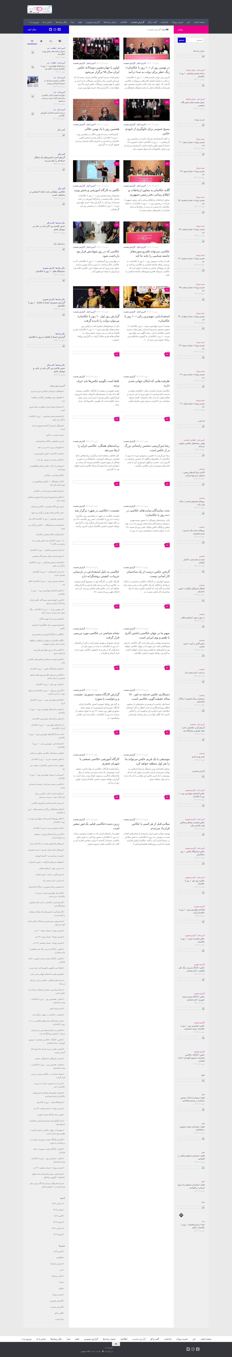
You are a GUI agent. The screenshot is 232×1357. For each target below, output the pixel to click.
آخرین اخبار (90, 63)
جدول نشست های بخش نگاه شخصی (47, 556)
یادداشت (164, 22)
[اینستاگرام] (54, 29)
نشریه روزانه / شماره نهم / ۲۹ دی (49, 937)
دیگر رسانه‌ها (61, 22)
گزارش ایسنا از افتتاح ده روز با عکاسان (46, 336)
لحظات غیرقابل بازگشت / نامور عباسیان (46, 862)
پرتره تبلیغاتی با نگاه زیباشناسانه (49, 441)
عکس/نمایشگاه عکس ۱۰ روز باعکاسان (46, 668)
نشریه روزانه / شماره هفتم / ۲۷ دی (48, 1108)
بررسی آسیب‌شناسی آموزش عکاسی (47, 803)
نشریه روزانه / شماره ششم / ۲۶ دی (48, 1168)
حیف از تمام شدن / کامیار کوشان (49, 856)
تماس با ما (47, 22)
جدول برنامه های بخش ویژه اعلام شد (47, 718)
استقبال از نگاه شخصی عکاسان (49, 534)
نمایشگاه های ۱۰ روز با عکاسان (50, 271)
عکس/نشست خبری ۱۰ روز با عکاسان (47, 759)
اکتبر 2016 (58, 1216)
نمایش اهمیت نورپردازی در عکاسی (48, 491)
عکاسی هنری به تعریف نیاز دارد (50, 460)
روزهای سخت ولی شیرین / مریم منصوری (45, 850)
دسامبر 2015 (57, 1228)
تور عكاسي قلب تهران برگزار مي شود (47, 512)
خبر (188, 22)
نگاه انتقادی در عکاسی (53, 475)
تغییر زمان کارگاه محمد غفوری (50, 1114)
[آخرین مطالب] (32, 41)
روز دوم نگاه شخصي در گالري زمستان (47, 506)
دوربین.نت (34, 22)
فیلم (80, 22)
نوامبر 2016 (58, 1209)
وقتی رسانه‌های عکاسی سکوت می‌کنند (46, 753)
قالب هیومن (85, 1351)
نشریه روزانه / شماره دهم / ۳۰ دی (49, 930)
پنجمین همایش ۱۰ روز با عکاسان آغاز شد (46, 519)
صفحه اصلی (199, 22)
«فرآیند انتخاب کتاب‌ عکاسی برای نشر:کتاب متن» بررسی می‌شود (53, 98)
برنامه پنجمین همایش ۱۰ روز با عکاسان (46, 550)
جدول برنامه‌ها (110, 22)
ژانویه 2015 (58, 1234)
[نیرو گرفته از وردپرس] (103, 1351)
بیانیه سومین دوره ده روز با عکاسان (48, 828)
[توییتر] (50, 29)
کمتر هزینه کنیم (56, 1008)
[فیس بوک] (59, 29)
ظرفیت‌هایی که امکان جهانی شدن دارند (46, 974)
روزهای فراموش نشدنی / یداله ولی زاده (46, 843)
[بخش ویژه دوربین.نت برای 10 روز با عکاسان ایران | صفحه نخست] (39, 9)
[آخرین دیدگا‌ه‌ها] (51, 41)
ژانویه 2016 (58, 1222)
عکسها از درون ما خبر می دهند (50, 447)
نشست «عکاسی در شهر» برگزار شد (97, 510)
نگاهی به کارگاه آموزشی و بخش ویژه (96, 190)
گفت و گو (152, 22)
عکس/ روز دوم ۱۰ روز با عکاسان (49, 684)
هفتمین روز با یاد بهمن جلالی (102, 129)
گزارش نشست (137, 22)
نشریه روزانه (177, 22)
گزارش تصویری (93, 22)
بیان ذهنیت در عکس (54, 435)
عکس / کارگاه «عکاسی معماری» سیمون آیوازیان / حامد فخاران (191, 1058)
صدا (72, 22)
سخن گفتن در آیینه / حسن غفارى (49, 874)
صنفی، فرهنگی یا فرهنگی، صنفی (49, 1058)
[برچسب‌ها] (60, 41)
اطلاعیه (123, 22)
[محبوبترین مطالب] (41, 41)
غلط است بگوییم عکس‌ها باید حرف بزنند (46, 968)
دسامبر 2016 (57, 1203)
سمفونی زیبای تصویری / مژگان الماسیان (45, 887)
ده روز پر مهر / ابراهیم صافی (51, 868)
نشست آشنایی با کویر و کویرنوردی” (48, 453)
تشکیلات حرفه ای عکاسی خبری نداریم (47, 391)
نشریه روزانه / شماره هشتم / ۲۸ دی (48, 943)
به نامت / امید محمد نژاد (53, 880)
